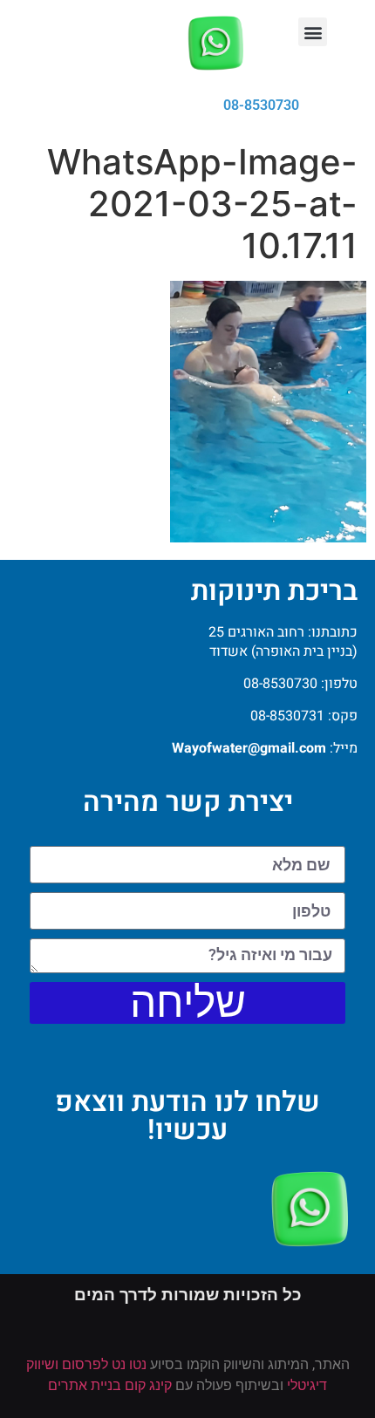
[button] (312, 31)
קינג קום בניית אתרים (110, 1385)
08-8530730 (261, 105)
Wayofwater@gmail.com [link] (249, 748)
